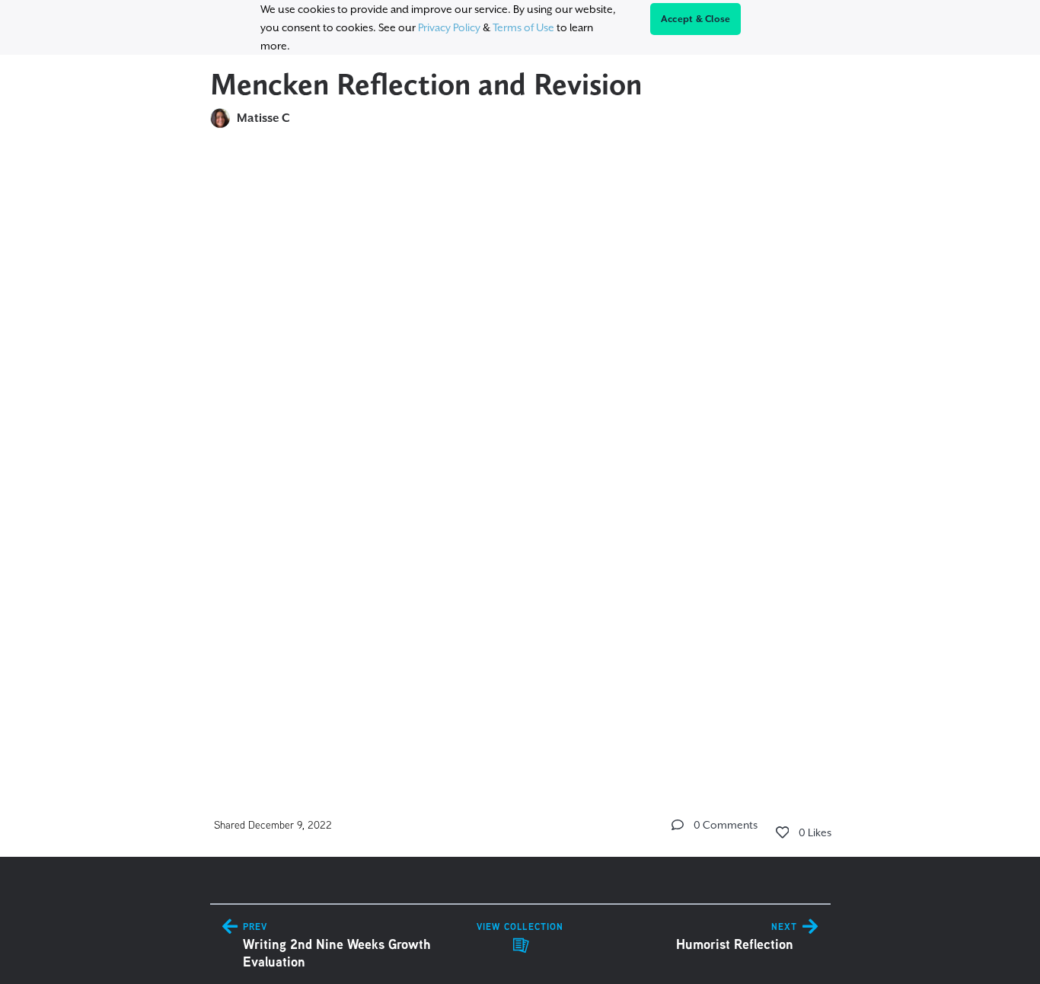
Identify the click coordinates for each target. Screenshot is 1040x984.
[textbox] (520, 455)
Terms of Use (523, 27)
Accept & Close (696, 19)
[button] (678, 825)
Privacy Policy (449, 27)
